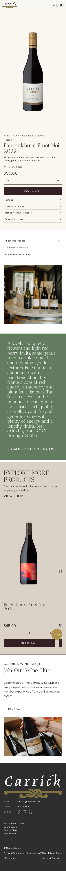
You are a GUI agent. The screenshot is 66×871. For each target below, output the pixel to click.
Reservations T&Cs (36, 853)
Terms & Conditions (14, 853)
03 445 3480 (23, 806)
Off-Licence (10, 858)
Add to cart (33, 190)
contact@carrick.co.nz (28, 801)
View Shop (13, 496)
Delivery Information (51, 858)
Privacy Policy (55, 853)
